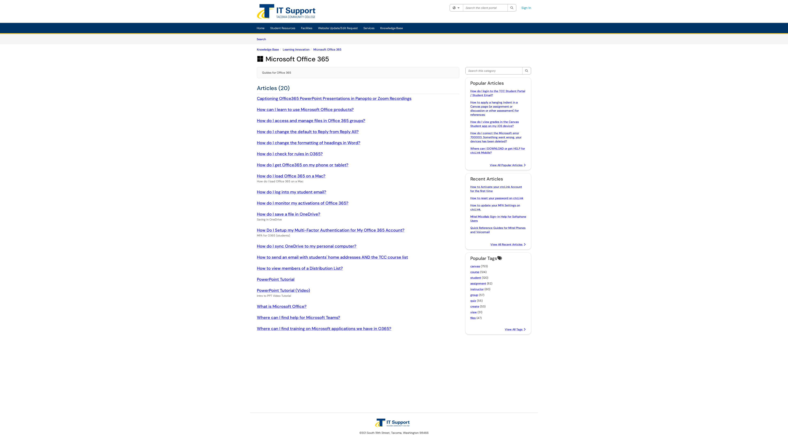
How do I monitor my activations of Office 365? (302, 203)
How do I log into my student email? (291, 192)
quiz (473, 301)
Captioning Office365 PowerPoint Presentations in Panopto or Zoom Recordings (334, 98)
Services (369, 28)
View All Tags (514, 329)
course (474, 272)
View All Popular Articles (506, 165)
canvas (475, 266)
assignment (478, 283)
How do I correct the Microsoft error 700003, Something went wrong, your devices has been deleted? (495, 137)
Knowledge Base (391, 28)
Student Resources (282, 28)
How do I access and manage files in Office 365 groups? (311, 120)
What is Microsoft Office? (282, 306)
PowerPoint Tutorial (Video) (283, 290)
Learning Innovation (296, 49)
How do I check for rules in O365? (290, 153)
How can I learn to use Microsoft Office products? (305, 109)
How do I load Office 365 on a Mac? (291, 176)
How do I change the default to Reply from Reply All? (308, 131)
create (474, 306)
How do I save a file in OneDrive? (288, 214)
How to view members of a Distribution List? (300, 268)
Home (261, 28)
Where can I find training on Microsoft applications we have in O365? (324, 328)
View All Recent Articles (506, 244)
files (473, 318)
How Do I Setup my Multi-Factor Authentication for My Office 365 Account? (330, 230)
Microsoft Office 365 (327, 49)
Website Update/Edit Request (338, 28)
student (475, 278)
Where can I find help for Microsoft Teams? (298, 317)
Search (263, 39)
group (474, 295)
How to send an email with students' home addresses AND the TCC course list (332, 257)
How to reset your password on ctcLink (496, 198)
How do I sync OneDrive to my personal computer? (306, 246)
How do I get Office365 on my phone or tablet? (302, 165)
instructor (477, 289)
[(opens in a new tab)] (289, 12)
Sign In (526, 8)
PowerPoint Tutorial (275, 279)
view (473, 312)
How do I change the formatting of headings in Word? (308, 142)
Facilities (306, 28)
